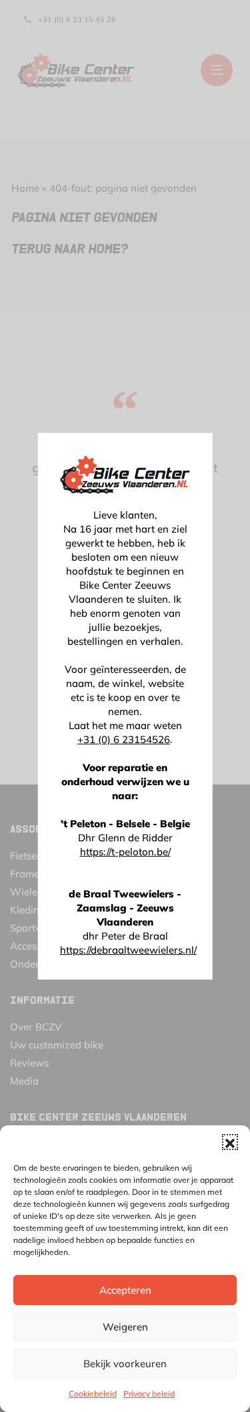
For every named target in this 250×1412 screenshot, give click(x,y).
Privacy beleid (149, 1394)
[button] (230, 1142)
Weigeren (125, 1326)
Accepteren (125, 1290)
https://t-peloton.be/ (125, 851)
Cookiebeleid (93, 1394)
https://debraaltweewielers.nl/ (128, 950)
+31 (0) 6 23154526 (123, 739)
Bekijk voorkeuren (125, 1363)
